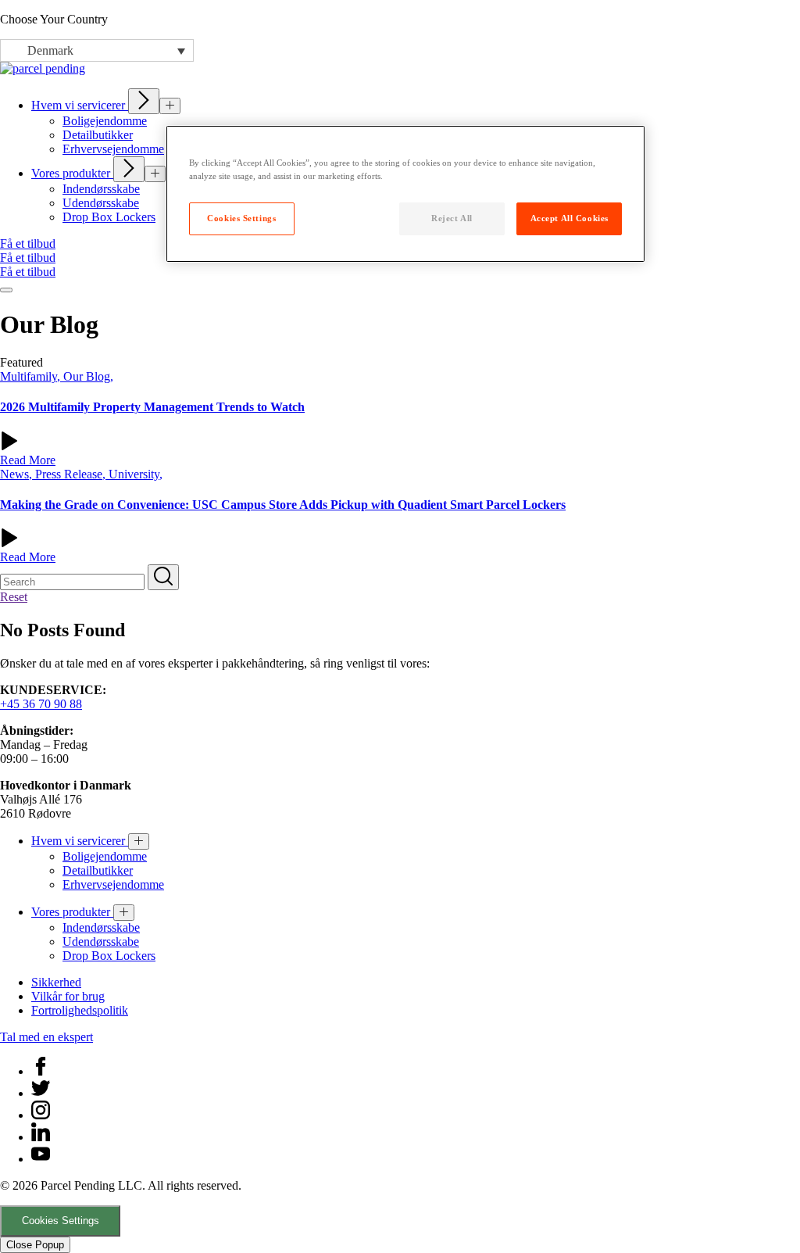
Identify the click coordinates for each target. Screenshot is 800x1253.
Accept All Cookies (569, 218)
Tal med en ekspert (46, 1037)
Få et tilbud (27, 243)
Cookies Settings (60, 1220)
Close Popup (35, 1245)
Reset (13, 596)
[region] (405, 194)
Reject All (452, 218)
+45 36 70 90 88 (41, 704)
